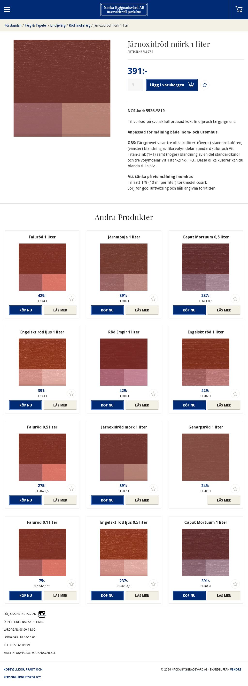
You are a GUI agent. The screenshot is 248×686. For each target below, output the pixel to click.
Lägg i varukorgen (167, 85)
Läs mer (60, 310)
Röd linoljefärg (79, 25)
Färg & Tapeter (36, 25)
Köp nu (25, 310)
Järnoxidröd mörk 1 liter (111, 25)
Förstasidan (13, 25)
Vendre (235, 669)
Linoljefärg (58, 25)
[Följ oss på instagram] (42, 614)
